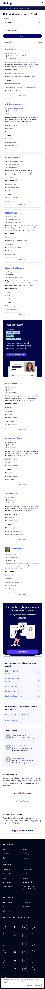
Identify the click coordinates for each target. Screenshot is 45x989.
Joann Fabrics (9, 299)
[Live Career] (22, 801)
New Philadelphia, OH (14, 222)
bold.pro (22, 618)
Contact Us (6, 869)
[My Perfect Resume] (22, 793)
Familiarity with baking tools (13, 247)
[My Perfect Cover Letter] (22, 831)
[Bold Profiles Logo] (8, 3)
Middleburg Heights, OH (15, 277)
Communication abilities (12, 582)
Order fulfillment (9, 139)
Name (25, 858)
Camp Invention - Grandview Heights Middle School (20, 76)
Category (6, 18)
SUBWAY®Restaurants (12, 465)
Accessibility (7, 882)
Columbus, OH (12, 59)
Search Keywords (8, 27)
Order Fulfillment (11, 686)
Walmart (10, 275)
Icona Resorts (9, 191)
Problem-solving (10, 306)
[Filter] (7, 42)
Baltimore (10, 114)
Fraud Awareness (9, 891)
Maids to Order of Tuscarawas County (16, 240)
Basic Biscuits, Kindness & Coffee (17, 56)
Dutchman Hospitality (14, 219)
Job (4, 858)
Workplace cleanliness (11, 145)
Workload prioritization (11, 198)
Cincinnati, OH (12, 393)
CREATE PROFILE (15, 354)
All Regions (26, 882)
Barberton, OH (12, 448)
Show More (22, 95)
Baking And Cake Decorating (11, 672)
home (5, 8)
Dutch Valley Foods (13, 164)
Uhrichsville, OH (12, 167)
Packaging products (11, 418)
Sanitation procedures (11, 142)
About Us (26, 874)
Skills (4, 849)
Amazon (7, 295)
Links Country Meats (11, 521)
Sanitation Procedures (13, 696)
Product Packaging (12, 691)
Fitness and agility (10, 528)
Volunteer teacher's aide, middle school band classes (20, 87)
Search (23, 36)
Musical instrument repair (12, 84)
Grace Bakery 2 (12, 111)
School (25, 849)
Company (26, 854)
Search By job (13, 8)
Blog (4, 878)
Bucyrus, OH (11, 503)
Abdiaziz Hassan (18, 735)
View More (31, 66)
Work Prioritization (10, 585)
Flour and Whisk (12, 500)
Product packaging (10, 149)
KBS (6, 132)
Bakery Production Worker (15, 108)
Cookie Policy (27, 869)
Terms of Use (7, 874)
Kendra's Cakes (12, 557)
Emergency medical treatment (13, 531)
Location (6, 854)
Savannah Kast (17, 746)
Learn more (22, 652)
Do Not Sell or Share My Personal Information (31, 888)
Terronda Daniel (18, 758)
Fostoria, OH (11, 560)
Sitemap (25, 878)
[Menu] (42, 3)
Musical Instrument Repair (12, 680)
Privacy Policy (7, 886)
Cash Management (10, 589)
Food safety (8, 414)
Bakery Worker (12, 53)
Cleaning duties (9, 421)
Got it (38, 985)
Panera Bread (12, 390)
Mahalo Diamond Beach (12, 187)
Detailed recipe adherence (13, 251)
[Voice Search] (39, 30)
